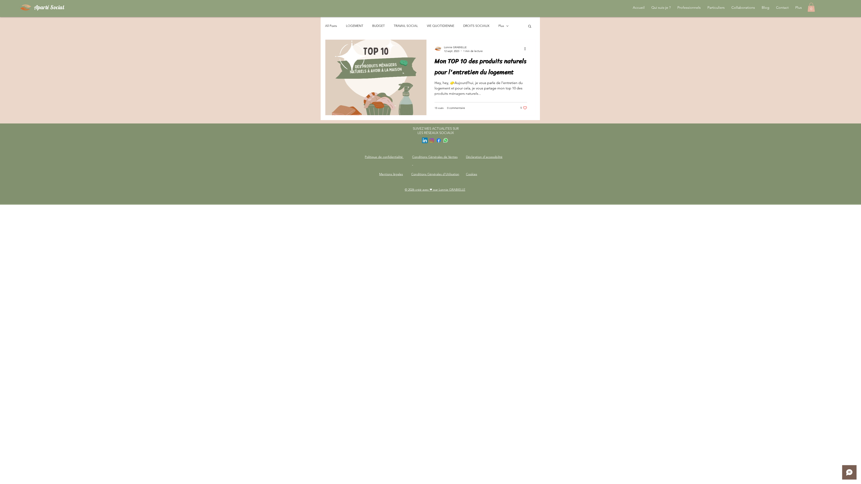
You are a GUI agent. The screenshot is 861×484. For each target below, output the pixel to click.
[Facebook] (438, 140)
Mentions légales (391, 174)
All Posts (331, 26)
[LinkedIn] (425, 140)
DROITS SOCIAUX (476, 26)
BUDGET (378, 26)
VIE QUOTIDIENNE (440, 26)
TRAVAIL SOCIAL (406, 26)
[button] (530, 26)
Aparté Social (49, 7)
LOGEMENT (354, 26)
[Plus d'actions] (526, 49)
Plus (501, 26)
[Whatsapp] (445, 140)
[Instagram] (432, 140)
